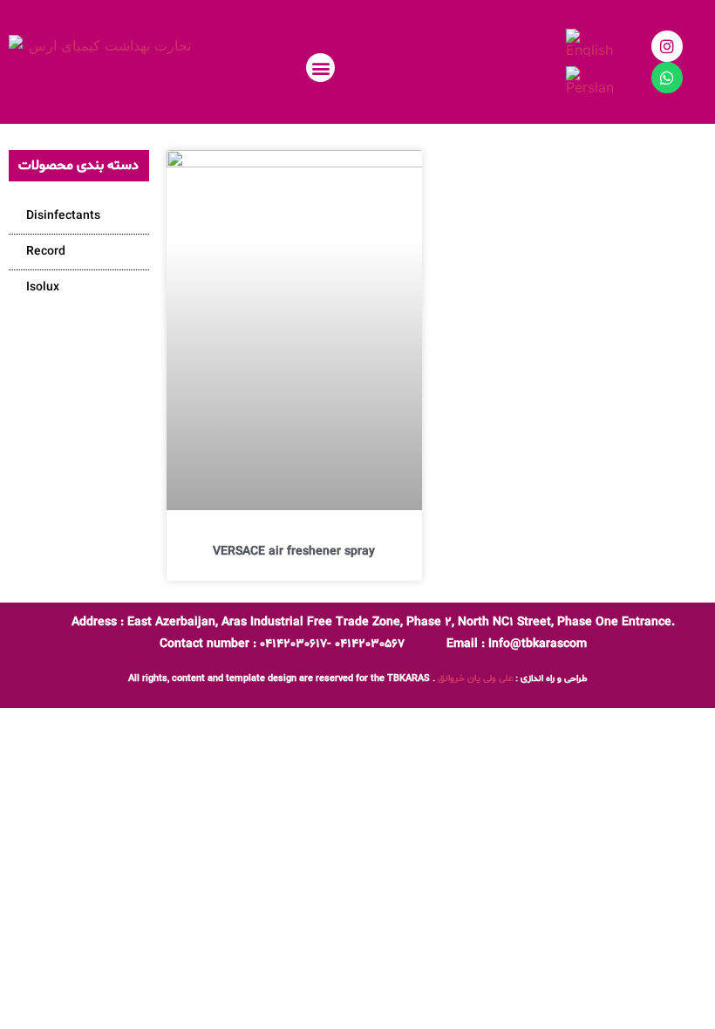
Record (45, 251)
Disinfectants (63, 216)
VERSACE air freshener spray (294, 551)
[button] (320, 67)
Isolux (42, 287)
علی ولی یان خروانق (475, 678)
